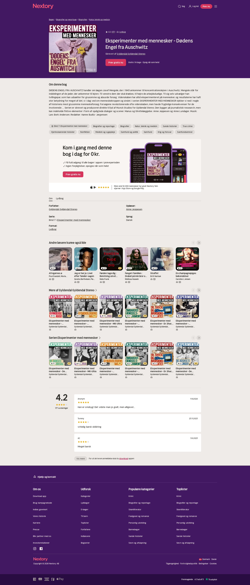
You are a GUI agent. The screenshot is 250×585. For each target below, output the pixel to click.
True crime (188, 126)
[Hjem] (104, 6)
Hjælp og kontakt (47, 476)
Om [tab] (51, 198)
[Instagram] (34, 548)
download (123, 458)
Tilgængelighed (172, 563)
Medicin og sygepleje (105, 132)
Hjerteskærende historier (63, 132)
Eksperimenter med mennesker (74, 220)
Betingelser (203, 563)
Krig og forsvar (165, 132)
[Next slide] (198, 242)
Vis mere (81, 458)
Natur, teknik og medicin (99, 20)
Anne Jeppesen (134, 209)
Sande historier (170, 126)
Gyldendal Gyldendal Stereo (131, 53)
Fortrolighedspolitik (188, 563)
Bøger (51, 20)
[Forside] (215, 6)
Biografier (83, 20)
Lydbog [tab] (60, 198)
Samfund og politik (129, 132)
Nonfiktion (85, 132)
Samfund (148, 132)
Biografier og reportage (66, 20)
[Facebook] (41, 548)
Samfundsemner (184, 132)
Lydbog (52, 229)
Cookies (213, 564)
